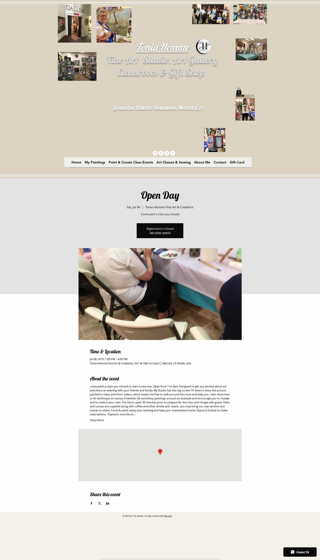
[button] (239, 91)
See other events (160, 233)
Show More (97, 420)
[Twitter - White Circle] (166, 153)
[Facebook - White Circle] (161, 153)
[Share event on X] (99, 503)
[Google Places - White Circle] (172, 153)
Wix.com (168, 516)
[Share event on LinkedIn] (107, 503)
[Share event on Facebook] (91, 503)
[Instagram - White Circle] (155, 153)
